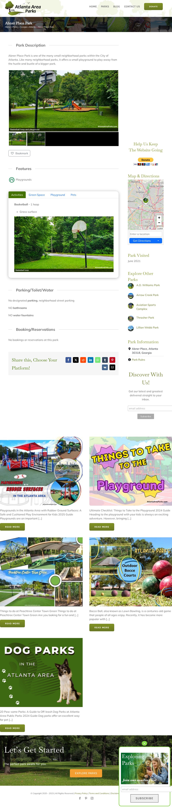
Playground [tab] (58, 194)
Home (8, 27)
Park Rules (138, 359)
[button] (159, 217)
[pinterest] (86, 798)
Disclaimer (116, 793)
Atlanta (32, 27)
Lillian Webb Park (147, 327)
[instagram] (92, 798)
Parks (15, 27)
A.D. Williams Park (148, 285)
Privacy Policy (81, 793)
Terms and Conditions (99, 793)
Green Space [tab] (37, 194)
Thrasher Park (145, 317)
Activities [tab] (17, 194)
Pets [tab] (73, 194)
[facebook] (80, 798)
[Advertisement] (146, 83)
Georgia (23, 27)
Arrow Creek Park (147, 295)
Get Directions (142, 240)
